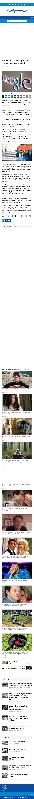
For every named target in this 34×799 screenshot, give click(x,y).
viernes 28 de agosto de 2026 (16, 743)
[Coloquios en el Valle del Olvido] (5, 758)
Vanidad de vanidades (17, 749)
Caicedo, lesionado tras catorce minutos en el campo (20, 727)
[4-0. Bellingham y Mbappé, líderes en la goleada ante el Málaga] (5, 717)
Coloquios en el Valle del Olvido (18, 758)
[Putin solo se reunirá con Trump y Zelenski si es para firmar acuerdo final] (5, 707)
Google (8, 220)
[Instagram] (21, 4)
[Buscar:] (17, 20)
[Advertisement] (17, 40)
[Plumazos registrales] (5, 743)
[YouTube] (18, 4)
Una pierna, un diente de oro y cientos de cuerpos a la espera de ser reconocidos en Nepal (20, 685)
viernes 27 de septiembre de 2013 (11, 66)
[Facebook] (9, 4)
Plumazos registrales (17, 741)
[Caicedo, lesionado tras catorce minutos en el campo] (5, 728)
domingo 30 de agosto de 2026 (16, 689)
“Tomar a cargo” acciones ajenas (18, 775)
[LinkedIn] (15, 4)
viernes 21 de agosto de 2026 (16, 778)
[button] (32, 17)
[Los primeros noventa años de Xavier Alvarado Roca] (5, 767)
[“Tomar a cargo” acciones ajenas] (5, 775)
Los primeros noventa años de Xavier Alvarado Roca (20, 766)
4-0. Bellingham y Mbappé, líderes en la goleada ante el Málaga (19, 718)
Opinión (6, 737)
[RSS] (24, 4)
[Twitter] (12, 4)
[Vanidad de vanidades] (5, 750)
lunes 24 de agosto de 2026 (16, 769)
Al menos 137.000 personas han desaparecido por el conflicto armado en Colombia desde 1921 (20, 696)
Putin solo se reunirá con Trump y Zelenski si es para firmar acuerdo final (19, 708)
